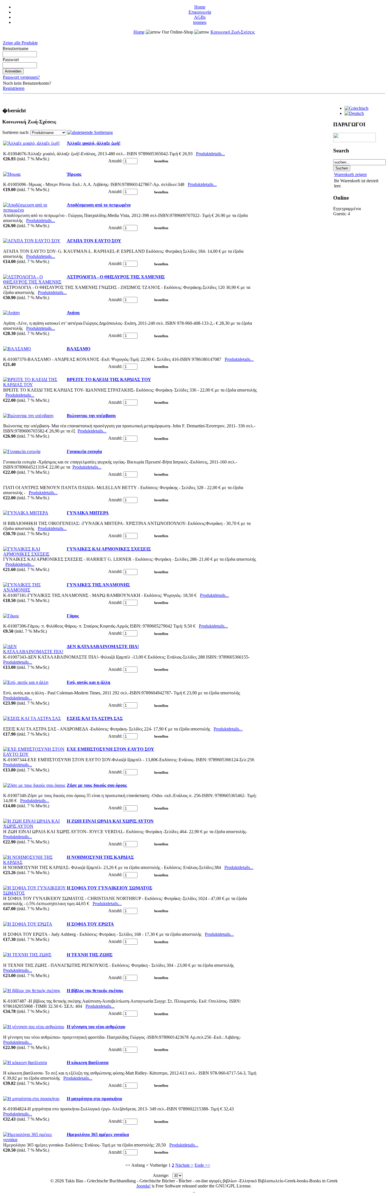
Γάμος (73, 615)
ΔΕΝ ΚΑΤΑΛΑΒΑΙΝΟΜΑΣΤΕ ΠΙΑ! (103, 646)
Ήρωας (74, 174)
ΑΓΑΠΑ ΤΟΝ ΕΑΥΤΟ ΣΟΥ (94, 240)
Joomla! (143, 1185)
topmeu (199, 22)
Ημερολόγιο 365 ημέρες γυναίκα (98, 1134)
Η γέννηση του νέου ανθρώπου (96, 1026)
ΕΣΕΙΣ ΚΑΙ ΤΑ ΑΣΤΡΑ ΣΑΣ (95, 718)
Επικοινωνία (200, 12)
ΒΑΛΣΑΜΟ (78, 348)
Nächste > (184, 1165)
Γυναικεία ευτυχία (84, 451)
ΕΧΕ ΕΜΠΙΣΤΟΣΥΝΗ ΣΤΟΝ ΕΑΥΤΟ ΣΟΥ (110, 749)
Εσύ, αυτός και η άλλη (88, 682)
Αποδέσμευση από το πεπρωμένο (99, 204)
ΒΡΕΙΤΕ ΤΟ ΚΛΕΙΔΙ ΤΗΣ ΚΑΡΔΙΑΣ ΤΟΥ (109, 379)
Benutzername (15, 48)
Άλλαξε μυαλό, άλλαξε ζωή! (93, 143)
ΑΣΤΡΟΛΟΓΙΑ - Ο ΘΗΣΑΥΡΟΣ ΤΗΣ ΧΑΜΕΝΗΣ (116, 276)
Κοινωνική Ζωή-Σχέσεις (232, 32)
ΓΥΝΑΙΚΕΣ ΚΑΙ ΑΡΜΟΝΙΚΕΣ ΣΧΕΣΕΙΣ (109, 549)
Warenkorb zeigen (350, 174)
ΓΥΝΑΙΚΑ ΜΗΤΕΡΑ (88, 512)
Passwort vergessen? (21, 77)
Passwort (11, 59)
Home (199, 7)
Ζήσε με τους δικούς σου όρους (97, 785)
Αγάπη (73, 312)
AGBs (200, 17)
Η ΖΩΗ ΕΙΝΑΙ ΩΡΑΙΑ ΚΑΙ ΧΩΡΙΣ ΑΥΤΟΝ (110, 821)
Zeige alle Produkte (20, 42)
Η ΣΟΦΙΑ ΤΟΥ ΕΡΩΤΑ (90, 924)
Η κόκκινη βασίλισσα (88, 1062)
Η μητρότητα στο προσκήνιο (94, 1098)
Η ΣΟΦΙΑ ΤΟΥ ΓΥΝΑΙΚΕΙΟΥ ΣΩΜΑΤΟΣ (109, 887)
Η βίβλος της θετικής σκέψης (95, 990)
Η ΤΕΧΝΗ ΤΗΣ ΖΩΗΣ (89, 954)
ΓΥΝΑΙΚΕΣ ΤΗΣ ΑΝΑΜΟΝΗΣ (98, 584)
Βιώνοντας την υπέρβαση (91, 415)
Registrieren (13, 88)
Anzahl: (115, 160)
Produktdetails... (210, 153)
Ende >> (202, 1165)
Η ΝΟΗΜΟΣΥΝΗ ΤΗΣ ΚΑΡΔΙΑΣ (100, 857)
